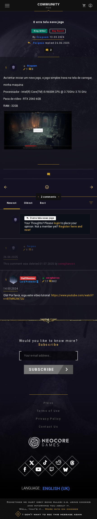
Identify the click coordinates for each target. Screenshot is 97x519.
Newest (11, 202)
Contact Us (48, 426)
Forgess (38, 43)
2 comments (48, 196)
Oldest (28, 202)
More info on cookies (61, 508)
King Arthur (40, 31)
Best (43, 202)
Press (49, 403)
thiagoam (43, 37)
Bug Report (58, 31)
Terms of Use (48, 410)
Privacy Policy (48, 418)
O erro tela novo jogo (42, 218)
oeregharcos (66, 263)
